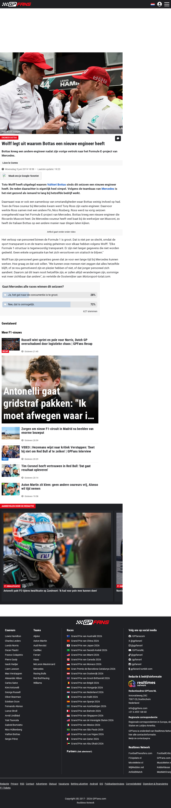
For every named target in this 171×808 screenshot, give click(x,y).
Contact (30, 783)
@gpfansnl (136, 645)
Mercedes (108, 188)
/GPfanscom (138, 636)
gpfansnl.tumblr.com (141, 669)
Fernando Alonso (14, 706)
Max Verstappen (13, 673)
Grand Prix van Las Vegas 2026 (87, 734)
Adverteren (41, 783)
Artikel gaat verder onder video (61, 232)
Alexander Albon (13, 678)
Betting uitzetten (79, 783)
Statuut (53, 783)
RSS (22, 783)
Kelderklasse (163, 767)
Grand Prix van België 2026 (85, 683)
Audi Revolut (39, 645)
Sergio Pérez (11, 739)
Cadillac (37, 650)
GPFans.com (163, 758)
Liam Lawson (12, 669)
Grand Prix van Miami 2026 (85, 655)
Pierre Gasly (11, 659)
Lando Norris (12, 645)
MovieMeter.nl (136, 762)
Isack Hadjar (11, 664)
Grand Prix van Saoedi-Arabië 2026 (89, 650)
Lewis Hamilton (13, 636)
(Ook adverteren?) (84, 751)
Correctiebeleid (133, 783)
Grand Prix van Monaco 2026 (86, 664)
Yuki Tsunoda (12, 720)
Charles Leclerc (13, 640)
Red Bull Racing (41, 678)
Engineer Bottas (9, 137)
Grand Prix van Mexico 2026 (85, 725)
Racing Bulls (39, 673)
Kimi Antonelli (12, 687)
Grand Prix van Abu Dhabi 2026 (87, 743)
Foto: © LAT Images (11, 131)
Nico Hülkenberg (13, 729)
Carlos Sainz (11, 683)
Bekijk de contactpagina (139, 738)
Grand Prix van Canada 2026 (86, 659)
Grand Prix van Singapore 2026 (87, 715)
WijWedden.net (136, 767)
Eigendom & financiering (155, 783)
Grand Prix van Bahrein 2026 (86, 711)
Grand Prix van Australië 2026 (86, 636)
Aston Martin (40, 640)
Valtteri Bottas (56, 184)
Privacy (14, 783)
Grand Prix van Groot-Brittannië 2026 (90, 678)
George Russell (12, 692)
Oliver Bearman (13, 697)
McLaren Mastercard (44, 664)
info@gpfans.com (138, 708)
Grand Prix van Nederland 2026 (87, 692)
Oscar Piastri (11, 650)
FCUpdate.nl (135, 758)
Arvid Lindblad (12, 715)
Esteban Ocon (12, 701)
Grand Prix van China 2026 (85, 640)
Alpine (36, 636)
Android (94, 783)
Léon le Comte (10, 162)
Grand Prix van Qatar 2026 (85, 739)
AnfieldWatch (135, 772)
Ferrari (36, 655)
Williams (37, 683)
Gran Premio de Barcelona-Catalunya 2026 (93, 669)
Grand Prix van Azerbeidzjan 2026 (88, 706)
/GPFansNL (137, 650)
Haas (36, 659)
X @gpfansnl (135, 640)
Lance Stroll (11, 711)
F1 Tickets (5, 787)
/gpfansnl (136, 659)
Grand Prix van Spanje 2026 (85, 701)
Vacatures (63, 783)
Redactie (4, 783)
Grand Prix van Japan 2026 (85, 645)
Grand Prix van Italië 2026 (84, 697)
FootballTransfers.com (140, 753)
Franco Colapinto (14, 655)
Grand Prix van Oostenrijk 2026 (87, 673)
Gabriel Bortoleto (14, 725)
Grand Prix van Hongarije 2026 (87, 687)
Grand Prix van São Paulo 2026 (87, 729)
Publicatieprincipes (114, 783)
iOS (101, 783)
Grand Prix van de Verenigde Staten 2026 (92, 720)
